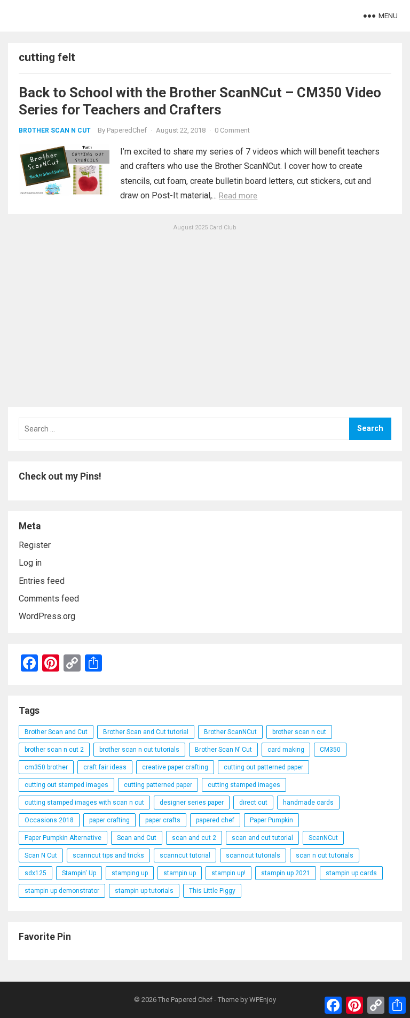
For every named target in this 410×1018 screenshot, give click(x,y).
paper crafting (109, 820)
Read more (238, 195)
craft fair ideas (105, 767)
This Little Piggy (212, 890)
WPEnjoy (262, 1000)
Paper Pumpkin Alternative (63, 838)
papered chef (215, 820)
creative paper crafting (175, 767)
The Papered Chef (185, 1000)
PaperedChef (127, 130)
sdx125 (35, 873)
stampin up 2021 (285, 873)
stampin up (179, 873)
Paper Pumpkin (271, 820)
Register (35, 545)
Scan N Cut (41, 855)
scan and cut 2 (194, 838)
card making (285, 749)
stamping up (130, 873)
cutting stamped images (244, 785)
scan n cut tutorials (324, 855)
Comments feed (49, 598)
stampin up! (228, 873)
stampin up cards (351, 873)
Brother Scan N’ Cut (223, 749)
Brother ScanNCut (230, 732)
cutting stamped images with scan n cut (84, 802)
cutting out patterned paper (263, 767)
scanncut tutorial (185, 855)
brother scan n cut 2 (54, 749)
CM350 (330, 749)
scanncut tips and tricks (108, 855)
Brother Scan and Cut (56, 732)
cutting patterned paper (158, 785)
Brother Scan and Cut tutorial (145, 732)
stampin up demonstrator (62, 890)
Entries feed (42, 581)
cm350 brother (46, 767)
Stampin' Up (79, 873)
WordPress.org (47, 616)
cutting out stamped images (66, 785)
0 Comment (232, 130)
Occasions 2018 (49, 820)
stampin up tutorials (144, 890)
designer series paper (192, 802)
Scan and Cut (136, 838)
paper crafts (162, 820)
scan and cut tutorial (262, 838)
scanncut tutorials (253, 855)
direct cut (253, 802)
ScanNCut (323, 838)
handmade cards (308, 802)
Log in (30, 563)
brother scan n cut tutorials (139, 749)
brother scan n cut (299, 732)
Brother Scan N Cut (55, 130)
